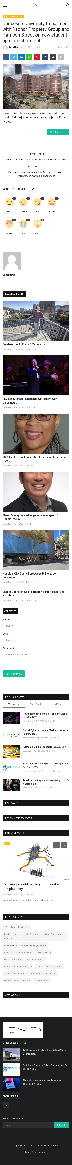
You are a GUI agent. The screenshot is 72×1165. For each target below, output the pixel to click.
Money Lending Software (49, 966)
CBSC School (41, 980)
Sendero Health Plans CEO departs (24, 344)
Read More (57, 132)
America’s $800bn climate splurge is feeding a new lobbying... (30, 886)
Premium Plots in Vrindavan (18, 952)
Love (37, 211)
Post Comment (13, 673)
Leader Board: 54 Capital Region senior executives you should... (33, 593)
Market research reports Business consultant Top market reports (33, 936)
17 (5, 927)
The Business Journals (13, 16)
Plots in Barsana (35, 959)
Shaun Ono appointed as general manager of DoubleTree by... (30, 517)
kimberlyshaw (29, 737)
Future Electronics (20, 927)
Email (6, 633)
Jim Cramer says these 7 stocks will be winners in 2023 (36, 159)
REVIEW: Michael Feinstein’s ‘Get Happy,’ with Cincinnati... (30, 400)
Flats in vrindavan (13, 959)
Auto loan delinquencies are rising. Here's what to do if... (46, 782)
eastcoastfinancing (32, 771)
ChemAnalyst (11, 945)
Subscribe (62, 1125)
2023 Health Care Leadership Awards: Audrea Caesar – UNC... (35, 459)
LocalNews (14, 47)
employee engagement (34, 945)
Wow (37, 232)
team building (44, 952)
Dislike (23, 211)
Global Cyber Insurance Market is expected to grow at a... (46, 732)
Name (6, 619)
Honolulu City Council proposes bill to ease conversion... (29, 575)
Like (9, 211)
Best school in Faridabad (43, 973)
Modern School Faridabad (17, 980)
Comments (10, 611)
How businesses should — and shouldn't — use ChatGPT (46, 715)
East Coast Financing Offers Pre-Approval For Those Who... (45, 765)
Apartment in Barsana (15, 973)
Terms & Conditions (35, 1151)
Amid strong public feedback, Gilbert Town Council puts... (44, 1052)
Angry (9, 232)
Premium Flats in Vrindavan (18, 966)
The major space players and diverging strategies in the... (42, 1082)
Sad (23, 232)
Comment (8, 648)
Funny (52, 211)
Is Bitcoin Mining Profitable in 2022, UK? (44, 747)
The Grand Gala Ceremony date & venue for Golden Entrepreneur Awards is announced (36, 174)
